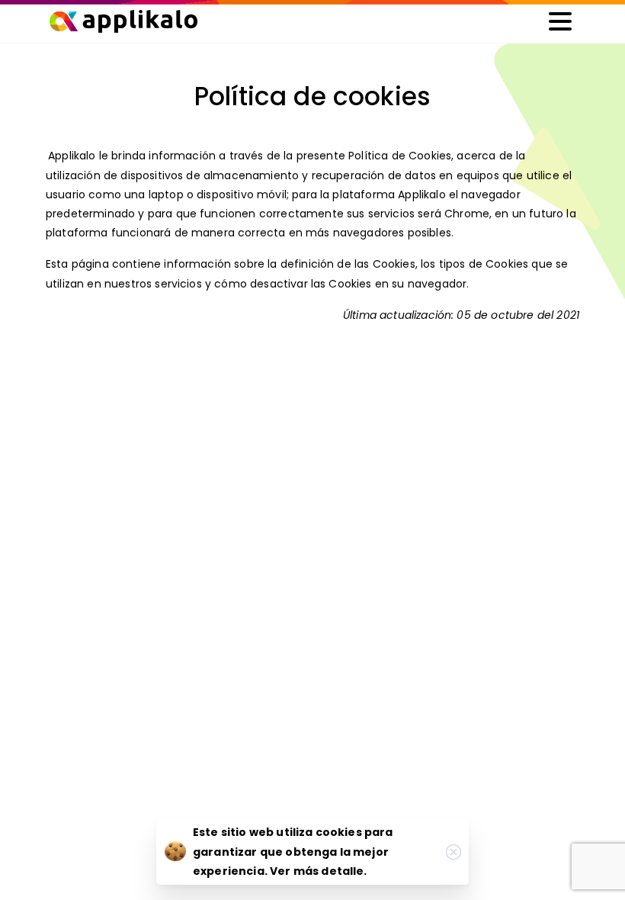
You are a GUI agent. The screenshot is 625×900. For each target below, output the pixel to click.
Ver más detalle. (318, 871)
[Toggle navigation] (560, 21)
